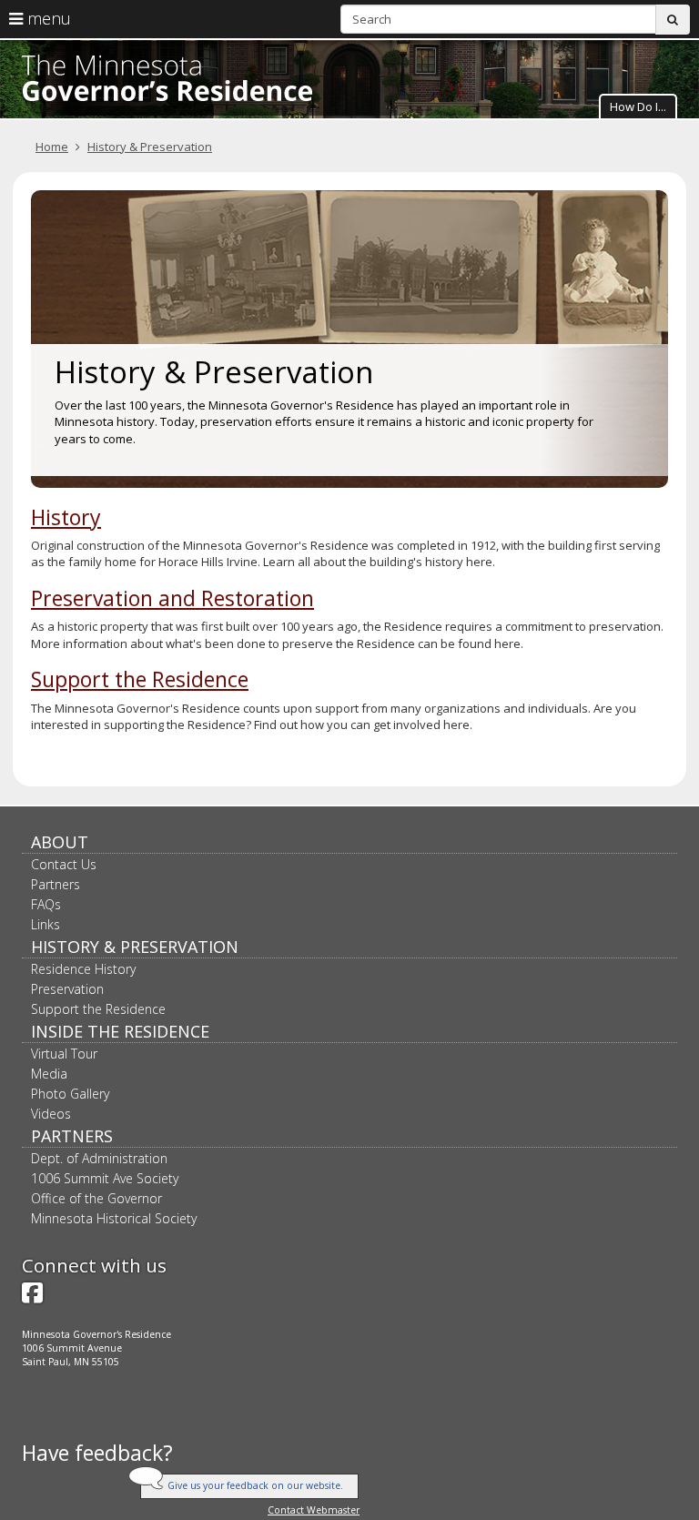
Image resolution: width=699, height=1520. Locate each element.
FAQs (46, 904)
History (66, 517)
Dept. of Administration (99, 1158)
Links (45, 924)
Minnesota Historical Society (114, 1218)
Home (51, 146)
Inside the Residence (120, 1031)
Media (49, 1073)
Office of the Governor (96, 1198)
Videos (51, 1113)
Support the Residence (139, 679)
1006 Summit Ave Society (104, 1178)
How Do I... (638, 106)
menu (47, 18)
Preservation (67, 989)
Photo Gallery (70, 1093)
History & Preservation (149, 146)
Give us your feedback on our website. (255, 1485)
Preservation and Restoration (172, 598)
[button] (638, 106)
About (59, 842)
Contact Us (63, 864)
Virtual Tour (64, 1053)
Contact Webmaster (314, 1510)
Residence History (83, 969)
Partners (55, 884)
